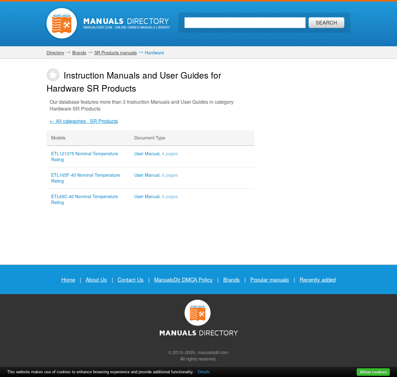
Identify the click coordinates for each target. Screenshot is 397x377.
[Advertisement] (307, 161)
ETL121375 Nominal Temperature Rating (84, 156)
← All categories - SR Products (84, 121)
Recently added (318, 279)
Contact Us (131, 279)
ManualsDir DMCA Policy (183, 279)
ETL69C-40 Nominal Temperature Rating (84, 199)
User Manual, (156, 154)
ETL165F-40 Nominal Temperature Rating (85, 178)
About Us (96, 279)
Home (68, 279)
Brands (231, 279)
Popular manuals (269, 279)
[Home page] (62, 23)
